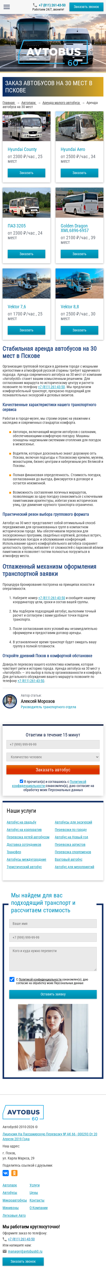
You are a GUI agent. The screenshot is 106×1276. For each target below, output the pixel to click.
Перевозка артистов (70, 844)
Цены (34, 1193)
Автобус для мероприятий (74, 867)
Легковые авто (14, 1215)
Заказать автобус (53, 769)
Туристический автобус (24, 867)
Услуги (35, 1185)
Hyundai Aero (73, 149)
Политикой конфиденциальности (40, 979)
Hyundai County (22, 149)
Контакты (37, 1200)
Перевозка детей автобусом (28, 837)
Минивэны (11, 1208)
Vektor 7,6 (17, 306)
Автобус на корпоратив (24, 830)
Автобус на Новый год (71, 837)
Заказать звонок (86, 7)
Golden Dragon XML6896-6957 (75, 228)
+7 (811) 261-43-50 (52, 5)
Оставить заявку (53, 994)
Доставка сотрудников (24, 844)
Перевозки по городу (71, 830)
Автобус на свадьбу (21, 822)
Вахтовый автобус (68, 859)
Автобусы (10, 1193)
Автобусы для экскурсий (73, 822)
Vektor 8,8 (70, 306)
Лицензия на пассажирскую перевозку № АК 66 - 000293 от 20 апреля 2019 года (50, 1136)
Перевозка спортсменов (73, 852)
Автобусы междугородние (26, 859)
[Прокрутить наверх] (16, 1264)
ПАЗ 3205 (17, 226)
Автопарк (10, 1185)
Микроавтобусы (15, 1200)
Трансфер (14, 852)
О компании (39, 1208)
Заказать (26, 173)
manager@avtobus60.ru (25, 1251)
